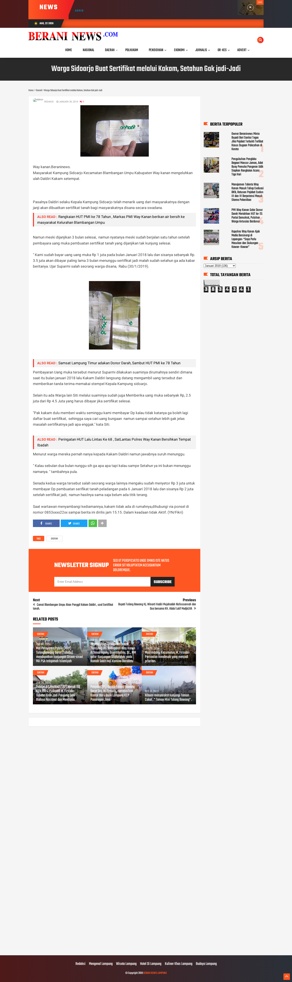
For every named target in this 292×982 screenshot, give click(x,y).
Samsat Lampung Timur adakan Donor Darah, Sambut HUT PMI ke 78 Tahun (119, 363)
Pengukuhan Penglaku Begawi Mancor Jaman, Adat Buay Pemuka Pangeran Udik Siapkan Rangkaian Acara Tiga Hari (247, 166)
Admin (79, 11)
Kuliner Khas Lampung (178, 964)
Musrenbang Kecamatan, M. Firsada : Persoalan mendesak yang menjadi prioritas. (167, 657)
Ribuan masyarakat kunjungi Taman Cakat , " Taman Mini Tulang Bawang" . (168, 697)
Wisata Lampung (126, 964)
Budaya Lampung (206, 964)
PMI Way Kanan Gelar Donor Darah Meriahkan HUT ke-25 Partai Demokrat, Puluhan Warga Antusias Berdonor (247, 215)
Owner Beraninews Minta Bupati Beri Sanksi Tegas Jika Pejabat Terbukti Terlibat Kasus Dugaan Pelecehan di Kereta (247, 141)
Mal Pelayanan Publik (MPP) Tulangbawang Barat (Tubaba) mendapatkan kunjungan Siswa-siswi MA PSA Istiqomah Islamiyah (59, 655)
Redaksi (80, 964)
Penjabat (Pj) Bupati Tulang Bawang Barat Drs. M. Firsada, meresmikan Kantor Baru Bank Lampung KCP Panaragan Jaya (112, 693)
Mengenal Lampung (101, 964)
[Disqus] (114, 784)
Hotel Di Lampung (150, 964)
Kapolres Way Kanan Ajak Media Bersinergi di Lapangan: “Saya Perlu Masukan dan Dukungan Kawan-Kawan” (246, 239)
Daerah (54, 539)
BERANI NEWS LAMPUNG (155, 973)
